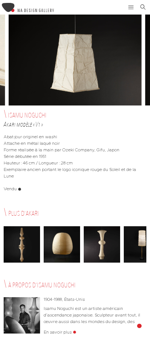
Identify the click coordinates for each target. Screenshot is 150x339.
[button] (131, 7)
